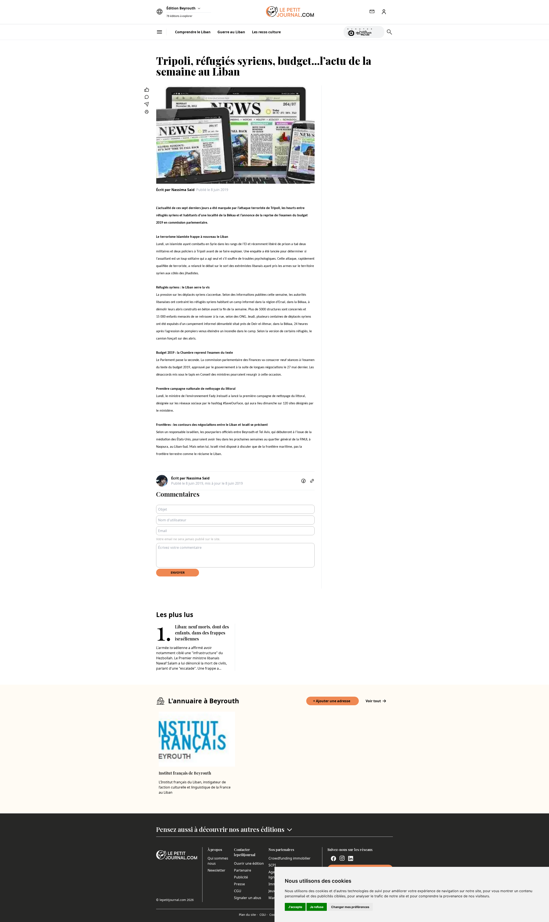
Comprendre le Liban (193, 32)
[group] (378, 31)
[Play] (378, 32)
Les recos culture (266, 32)
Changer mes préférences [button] (350, 907)
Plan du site (248, 915)
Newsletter (216, 870)
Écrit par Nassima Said (175, 189)
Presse (239, 884)
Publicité (241, 877)
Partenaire (242, 870)
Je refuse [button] (316, 907)
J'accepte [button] (295, 907)
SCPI (272, 865)
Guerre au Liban (231, 32)
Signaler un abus (247, 897)
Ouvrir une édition (249, 863)
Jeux (271, 891)
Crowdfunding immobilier (289, 858)
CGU (237, 891)
